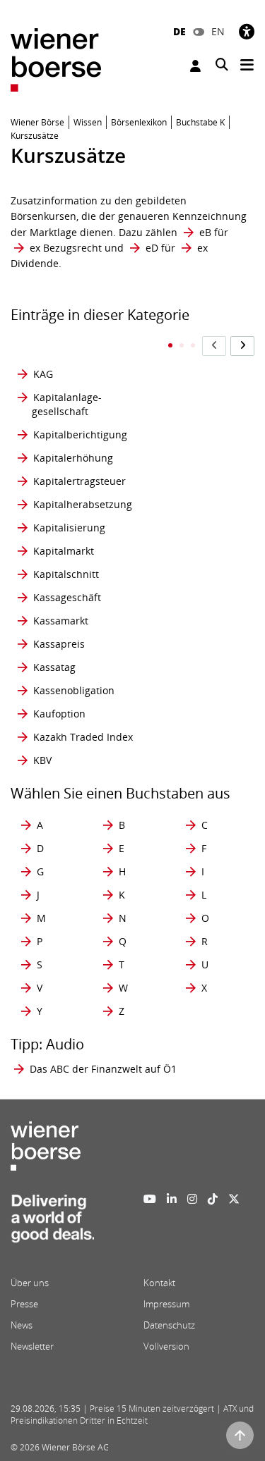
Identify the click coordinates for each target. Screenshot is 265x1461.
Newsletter (32, 1346)
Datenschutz (169, 1325)
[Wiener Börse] (56, 59)
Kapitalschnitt (66, 574)
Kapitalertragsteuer (79, 481)
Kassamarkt (60, 620)
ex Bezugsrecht (66, 247)
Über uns (30, 1282)
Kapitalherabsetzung (82, 504)
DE (179, 31)
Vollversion (166, 1346)
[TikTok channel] (213, 1199)
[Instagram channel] (192, 1199)
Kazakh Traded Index (83, 737)
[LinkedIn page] (172, 1199)
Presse (24, 1303)
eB (205, 232)
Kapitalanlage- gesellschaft (67, 404)
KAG (43, 374)
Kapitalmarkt (63, 550)
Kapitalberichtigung (80, 434)
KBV (42, 760)
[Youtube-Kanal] (149, 1199)
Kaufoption (59, 713)
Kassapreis (59, 644)
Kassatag (54, 667)
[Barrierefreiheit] (246, 31)
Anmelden (197, 66)
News (22, 1325)
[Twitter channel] (234, 1199)
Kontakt (159, 1282)
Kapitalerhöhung (73, 457)
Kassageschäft (67, 597)
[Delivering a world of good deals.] (52, 1223)
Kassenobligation (73, 690)
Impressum (166, 1303)
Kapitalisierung (69, 527)
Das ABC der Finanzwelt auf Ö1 (103, 1068)
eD (152, 247)
